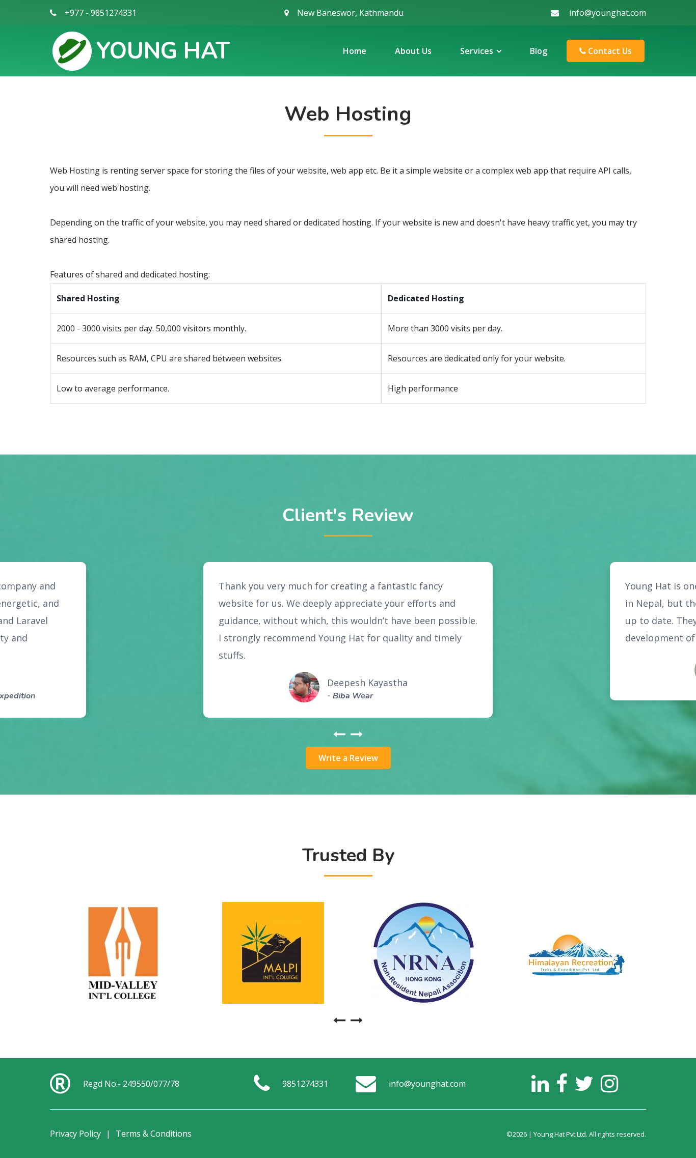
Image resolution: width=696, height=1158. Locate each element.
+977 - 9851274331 (101, 12)
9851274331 (305, 1083)
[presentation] (339, 734)
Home (354, 51)
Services (476, 51)
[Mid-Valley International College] (122, 953)
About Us (413, 51)
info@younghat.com (607, 12)
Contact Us (609, 51)
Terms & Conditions (154, 1133)
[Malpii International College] (272, 953)
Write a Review (348, 758)
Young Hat (163, 51)
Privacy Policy (75, 1133)
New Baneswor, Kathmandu (350, 12)
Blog (538, 51)
